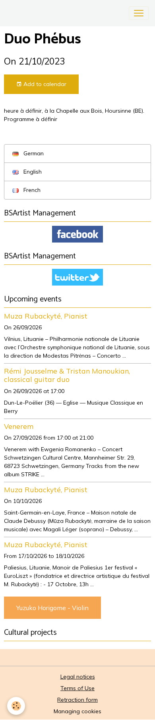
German (33, 153)
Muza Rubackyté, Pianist (45, 315)
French (31, 190)
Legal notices (77, 676)
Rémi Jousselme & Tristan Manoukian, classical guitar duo (67, 375)
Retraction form (77, 699)
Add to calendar (44, 84)
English (32, 171)
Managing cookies (77, 711)
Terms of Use (77, 688)
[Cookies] (16, 706)
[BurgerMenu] (139, 13)
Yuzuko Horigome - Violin (52, 608)
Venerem (18, 426)
